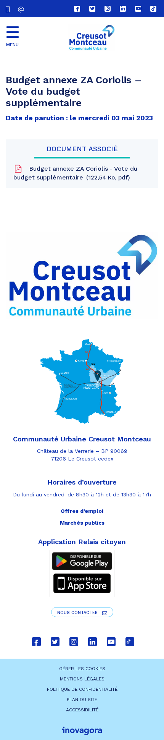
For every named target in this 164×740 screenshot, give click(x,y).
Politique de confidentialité (82, 689)
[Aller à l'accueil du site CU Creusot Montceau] (91, 37)
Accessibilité (82, 710)
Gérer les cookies (82, 668)
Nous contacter (78, 612)
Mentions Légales (82, 679)
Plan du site (82, 699)
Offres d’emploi (82, 511)
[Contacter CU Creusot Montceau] (22, 9)
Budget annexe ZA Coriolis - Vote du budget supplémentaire (75, 173)
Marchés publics (82, 523)
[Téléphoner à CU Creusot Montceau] (9, 9)
